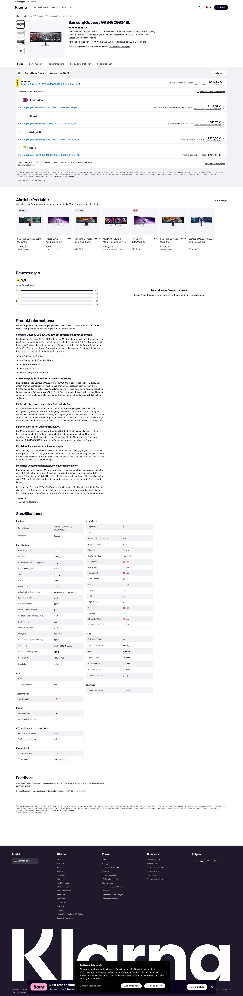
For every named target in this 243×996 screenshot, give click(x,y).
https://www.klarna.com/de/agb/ (62, 176)
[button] (208, 7)
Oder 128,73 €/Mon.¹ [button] (24, 249)
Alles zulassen (154, 986)
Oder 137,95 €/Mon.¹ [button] (53, 249)
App (64, 7)
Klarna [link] (18, 16)
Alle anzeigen (221, 200)
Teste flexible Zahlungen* (119, 46)
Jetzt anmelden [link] (196, 987)
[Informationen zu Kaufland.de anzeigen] (18, 131)
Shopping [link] (28, 16)
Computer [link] (39, 16)
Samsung (57, 536)
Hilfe (70, 7)
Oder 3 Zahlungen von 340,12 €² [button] (114, 249)
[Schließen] (166, 964)
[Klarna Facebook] (195, 861)
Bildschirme (140, 42)
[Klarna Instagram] (215, 861)
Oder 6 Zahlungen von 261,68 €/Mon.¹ (207, 125)
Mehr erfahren (89, 37)
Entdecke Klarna (41, 7)
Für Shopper (20, 2)
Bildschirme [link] (67, 16)
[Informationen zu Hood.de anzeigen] (18, 147)
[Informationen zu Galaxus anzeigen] (18, 116)
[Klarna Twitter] (208, 861)
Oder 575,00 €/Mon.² (213, 141)
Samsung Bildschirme (29, 502)
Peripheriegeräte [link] (53, 16)
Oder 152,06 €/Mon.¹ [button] (167, 249)
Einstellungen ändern (90, 986)
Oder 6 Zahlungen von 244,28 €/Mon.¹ (208, 84)
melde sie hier (80, 791)
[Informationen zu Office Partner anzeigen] (18, 100)
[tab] (20, 63)
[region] (122, 976)
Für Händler (31, 2)
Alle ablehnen (131, 986)
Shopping (55, 7)
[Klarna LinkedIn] (202, 861)
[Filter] (19, 72)
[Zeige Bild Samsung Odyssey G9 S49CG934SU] (20, 24)
